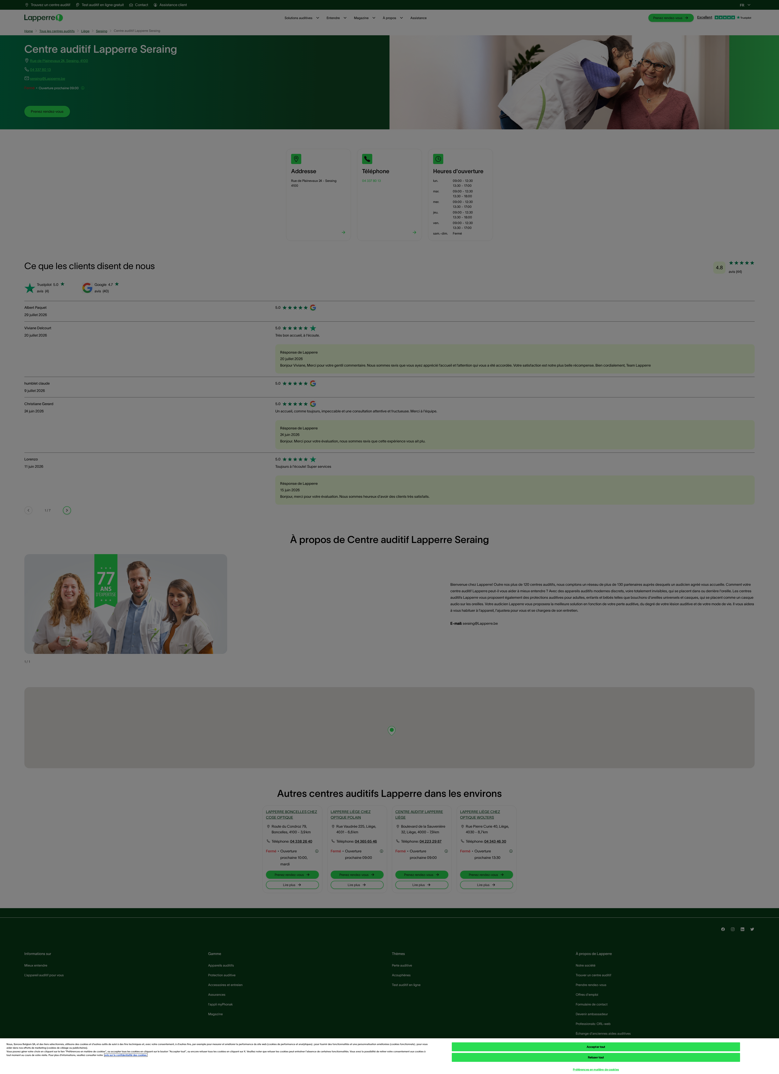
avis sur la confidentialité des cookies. (125, 1055)
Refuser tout (596, 1057)
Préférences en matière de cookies (596, 1069)
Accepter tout (596, 1046)
